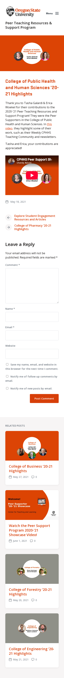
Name (10, 308)
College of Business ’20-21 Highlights (30, 468)
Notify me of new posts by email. (31, 388)
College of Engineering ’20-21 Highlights (31, 651)
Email (9, 327)
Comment (12, 265)
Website (10, 345)
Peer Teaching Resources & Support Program (28, 25)
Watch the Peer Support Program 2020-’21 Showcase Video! (29, 530)
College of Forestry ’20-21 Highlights (30, 591)
